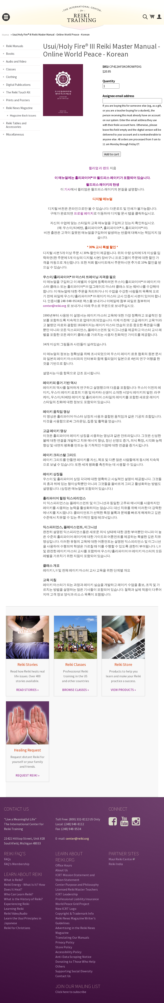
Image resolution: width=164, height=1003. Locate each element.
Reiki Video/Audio (15, 913)
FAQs (7, 859)
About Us (61, 870)
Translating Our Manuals (72, 937)
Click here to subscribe (70, 992)
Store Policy (63, 947)
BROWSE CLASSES (74, 690)
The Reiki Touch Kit (18, 92)
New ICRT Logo (65, 909)
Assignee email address (118, 96)
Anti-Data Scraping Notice (73, 957)
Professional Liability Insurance (77, 899)
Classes (11, 69)
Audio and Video (16, 61)
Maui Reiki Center (121, 859)
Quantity (109, 81)
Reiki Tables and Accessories (16, 125)
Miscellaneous (15, 134)
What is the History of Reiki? (23, 899)
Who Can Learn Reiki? (18, 894)
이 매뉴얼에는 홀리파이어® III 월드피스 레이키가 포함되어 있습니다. (102, 178)
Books (10, 54)
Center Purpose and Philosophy (77, 885)
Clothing (11, 77)
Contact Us (63, 976)
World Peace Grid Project (72, 904)
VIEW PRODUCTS (122, 690)
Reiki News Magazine (19, 108)
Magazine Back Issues (23, 115)
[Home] (82, 21)
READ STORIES (26, 690)
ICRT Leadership (66, 894)
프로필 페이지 (84, 213)
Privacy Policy (64, 942)
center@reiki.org (54, 306)
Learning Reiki (14, 909)
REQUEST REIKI (26, 775)
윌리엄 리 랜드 (99, 168)
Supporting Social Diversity (73, 971)
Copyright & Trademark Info (74, 913)
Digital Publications (18, 85)
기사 (67, 189)
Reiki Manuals (14, 46)
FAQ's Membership (16, 864)
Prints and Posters (18, 100)
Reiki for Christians (17, 928)
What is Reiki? (13, 880)
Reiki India (116, 864)
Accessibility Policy (68, 952)
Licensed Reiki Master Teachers (76, 889)
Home (5, 34)
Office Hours (63, 865)
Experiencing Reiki (16, 904)
